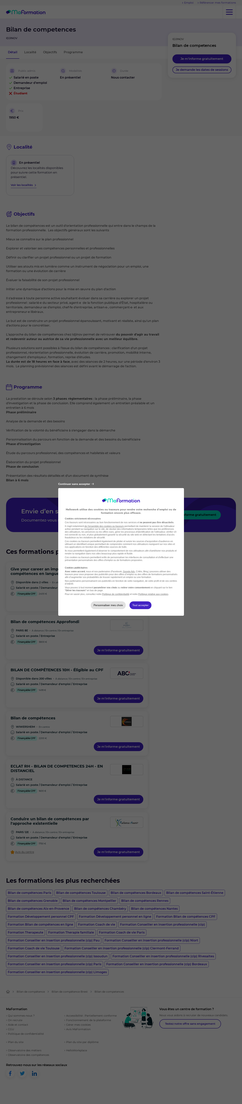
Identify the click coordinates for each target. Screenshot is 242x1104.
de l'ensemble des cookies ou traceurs (104, 526)
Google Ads (129, 571)
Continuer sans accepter (74, 483)
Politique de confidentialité (115, 594)
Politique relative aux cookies (153, 594)
